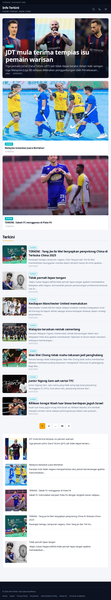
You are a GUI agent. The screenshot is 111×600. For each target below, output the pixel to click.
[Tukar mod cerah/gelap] (99, 9)
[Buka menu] (106, 9)
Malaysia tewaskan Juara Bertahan (24, 148)
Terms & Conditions (77, 596)
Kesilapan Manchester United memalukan (58, 303)
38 (62, 425)
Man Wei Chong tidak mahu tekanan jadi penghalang (66, 355)
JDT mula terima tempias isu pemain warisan (51, 438)
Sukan (12, 596)
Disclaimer (34, 596)
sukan (10, 46)
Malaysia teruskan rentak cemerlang (54, 329)
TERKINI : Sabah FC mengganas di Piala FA (28, 222)
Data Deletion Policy (49, 596)
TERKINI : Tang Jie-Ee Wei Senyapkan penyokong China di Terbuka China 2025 (68, 253)
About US (63, 596)
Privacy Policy (22, 596)
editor (7, 73)
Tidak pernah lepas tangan (47, 278)
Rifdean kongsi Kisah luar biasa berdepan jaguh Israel (66, 403)
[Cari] (93, 9)
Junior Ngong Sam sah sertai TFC (51, 381)
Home (4, 596)
